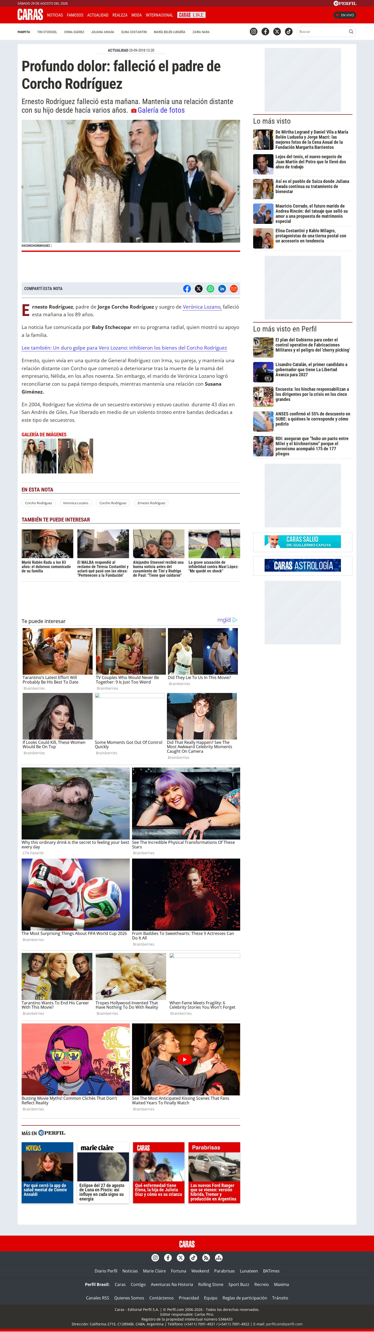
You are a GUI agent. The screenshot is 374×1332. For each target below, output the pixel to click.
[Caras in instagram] (253, 31)
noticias (47, 1148)
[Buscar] (351, 31)
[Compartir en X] (199, 289)
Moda (137, 15)
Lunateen (249, 1271)
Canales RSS (97, 1298)
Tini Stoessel (47, 32)
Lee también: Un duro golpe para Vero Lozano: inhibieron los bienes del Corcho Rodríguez (124, 347)
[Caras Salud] (303, 546)
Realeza (119, 15)
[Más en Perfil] (51, 1133)
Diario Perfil (106, 1271)
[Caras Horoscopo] (303, 570)
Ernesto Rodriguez (151, 503)
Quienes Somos (129, 1298)
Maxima (281, 1284)
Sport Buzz (238, 1284)
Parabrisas (224, 1271)
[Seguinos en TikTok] (289, 31)
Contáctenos (161, 1298)
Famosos (75, 15)
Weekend (200, 1271)
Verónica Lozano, (202, 306)
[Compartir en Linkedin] (222, 289)
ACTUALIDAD (118, 50)
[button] (131, 186)
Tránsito (280, 1298)
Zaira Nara (201, 32)
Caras (120, 1284)
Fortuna (178, 1271)
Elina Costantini (134, 32)
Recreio (261, 1284)
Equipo (211, 1298)
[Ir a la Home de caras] (30, 18)
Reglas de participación (245, 1298)
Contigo (138, 1284)
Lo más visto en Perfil (285, 329)
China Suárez (74, 32)
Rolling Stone (210, 1284)
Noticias (55, 15)
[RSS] (206, 1258)
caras (159, 1148)
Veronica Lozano (75, 503)
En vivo (347, 15)
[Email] (234, 289)
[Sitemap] (219, 1258)
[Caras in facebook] (265, 31)
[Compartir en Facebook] (187, 289)
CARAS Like (191, 14)
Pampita (24, 32)
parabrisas (214, 1148)
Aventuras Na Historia (172, 1284)
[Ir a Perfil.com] (345, 4)
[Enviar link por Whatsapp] (210, 289)
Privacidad (189, 1298)
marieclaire (103, 1148)
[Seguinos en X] (277, 31)
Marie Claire (154, 1271)
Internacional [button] (159, 15)
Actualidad (97, 15)
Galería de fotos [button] (161, 110)
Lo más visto (272, 121)
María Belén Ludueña (169, 32)
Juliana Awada (102, 32)
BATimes (271, 1271)
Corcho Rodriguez (38, 503)
